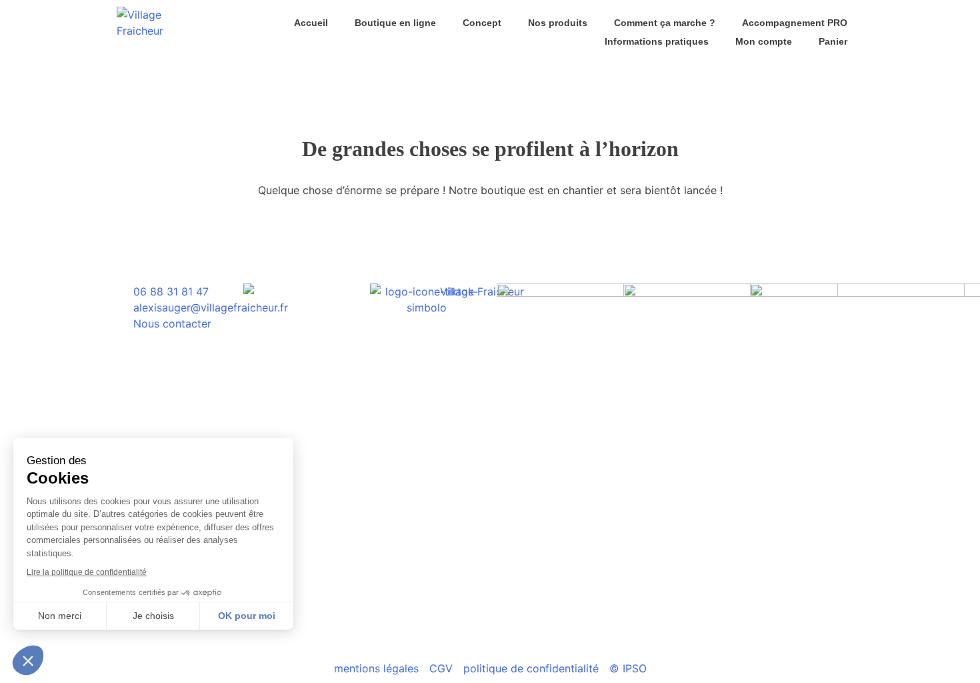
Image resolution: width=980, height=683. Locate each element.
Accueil (311, 22)
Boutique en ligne (395, 22)
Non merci (59, 615)
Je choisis (153, 615)
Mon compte (763, 41)
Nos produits (557, 22)
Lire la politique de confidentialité (87, 572)
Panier (833, 41)
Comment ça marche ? (664, 22)
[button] (28, 660)
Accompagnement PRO (794, 22)
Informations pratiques (657, 41)
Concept (482, 22)
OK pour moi (246, 615)
